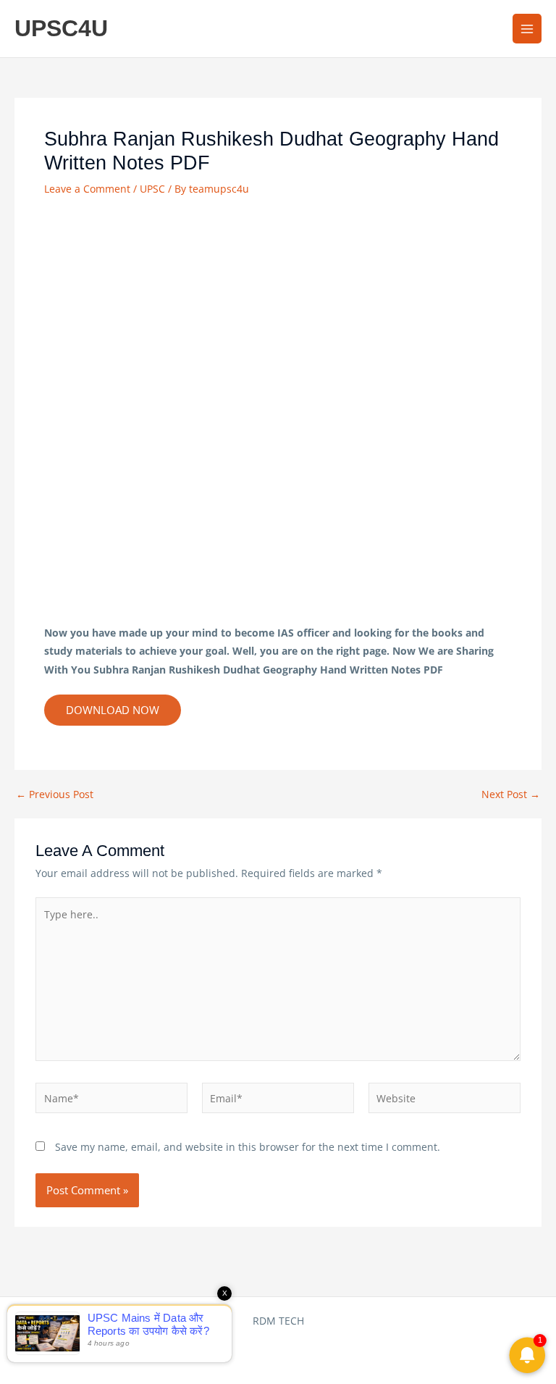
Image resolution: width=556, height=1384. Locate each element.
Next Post (510, 794)
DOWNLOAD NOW (112, 710)
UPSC (152, 189)
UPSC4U (61, 28)
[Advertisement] (278, 307)
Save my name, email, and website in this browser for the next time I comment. (247, 1147)
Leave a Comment (87, 189)
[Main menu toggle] (527, 28)
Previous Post (54, 794)
